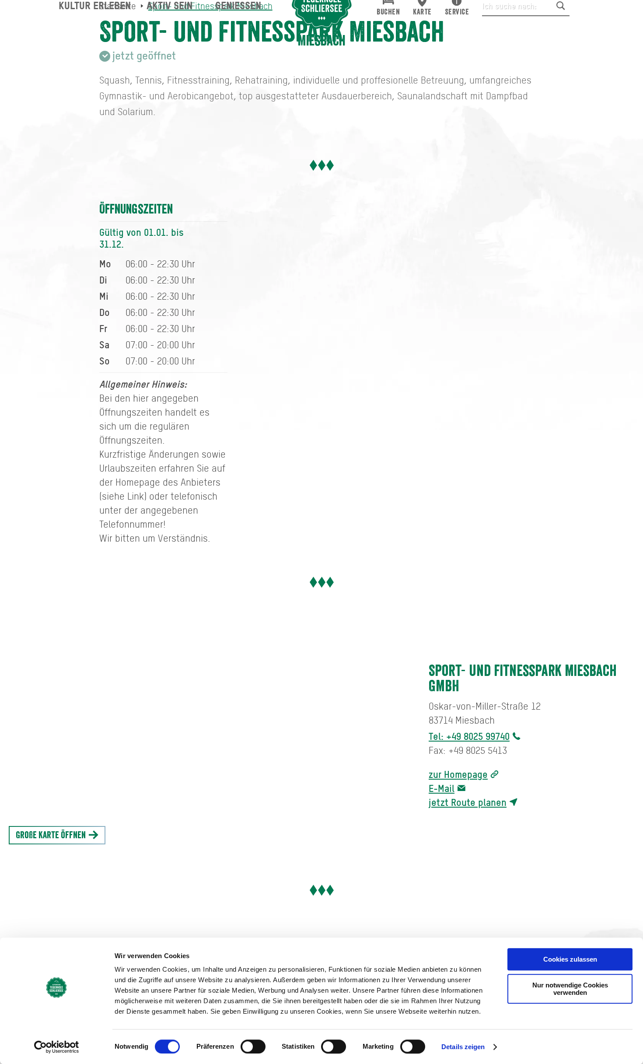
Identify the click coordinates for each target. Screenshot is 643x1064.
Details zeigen (463, 1046)
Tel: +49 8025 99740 (469, 736)
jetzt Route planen (468, 802)
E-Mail (441, 788)
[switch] (253, 1047)
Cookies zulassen (570, 959)
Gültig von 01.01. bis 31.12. (141, 238)
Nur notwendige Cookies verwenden (570, 988)
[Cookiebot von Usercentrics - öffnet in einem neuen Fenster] (56, 1047)
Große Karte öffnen (51, 835)
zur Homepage (458, 774)
